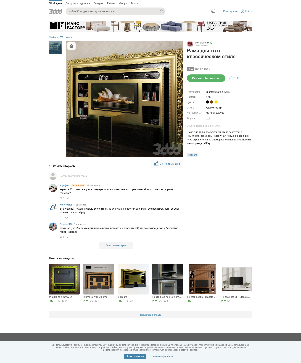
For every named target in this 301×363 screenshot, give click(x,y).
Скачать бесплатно (206, 78)
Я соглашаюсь (135, 356)
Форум (123, 3)
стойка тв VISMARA (60, 296)
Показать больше (150, 314)
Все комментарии (116, 245)
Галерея (98, 3)
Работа (111, 3)
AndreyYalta (66, 204)
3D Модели (55, 3)
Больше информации (163, 356)
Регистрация (230, 11)
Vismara (122, 296)
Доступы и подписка (78, 3)
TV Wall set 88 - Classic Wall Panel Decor (236, 296)
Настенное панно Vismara (167, 296)
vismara (192, 154)
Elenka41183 (66, 224)
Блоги (134, 3)
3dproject (64, 185)
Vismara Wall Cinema (95, 296)
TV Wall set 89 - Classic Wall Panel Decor (202, 296)
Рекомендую (170, 163)
